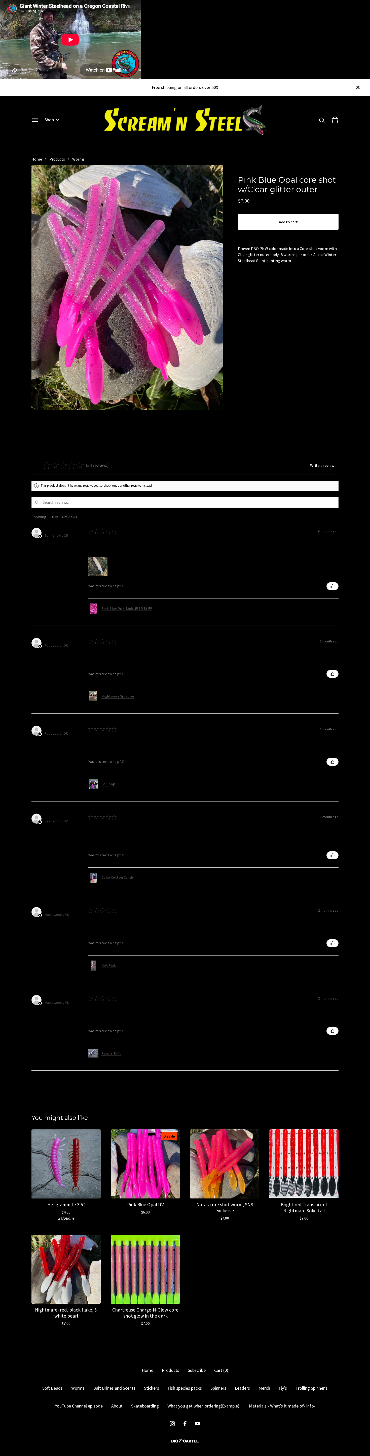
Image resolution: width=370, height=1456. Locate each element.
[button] (113, 465)
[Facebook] (185, 1423)
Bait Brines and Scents (114, 1388)
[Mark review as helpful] (332, 586)
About (117, 1406)
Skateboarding (145, 1406)
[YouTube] (197, 1423)
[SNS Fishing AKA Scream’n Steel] (185, 120)
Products (57, 159)
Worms (78, 159)
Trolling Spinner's (311, 1388)
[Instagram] (172, 1423)
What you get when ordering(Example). (203, 1406)
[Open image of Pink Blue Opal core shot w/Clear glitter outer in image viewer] (127, 287)
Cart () (221, 1370)
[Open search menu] (321, 119)
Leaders (242, 1388)
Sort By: (300, 516)
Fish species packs (185, 1388)
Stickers (151, 1388)
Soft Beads (52, 1388)
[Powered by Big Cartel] (185, 1441)
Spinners (218, 1388)
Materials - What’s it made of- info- (282, 1406)
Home (36, 159)
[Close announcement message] (358, 87)
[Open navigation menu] (35, 119)
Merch (264, 1388)
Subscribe (197, 1370)
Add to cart (288, 221)
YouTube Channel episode (79, 1406)
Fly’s (283, 1388)
